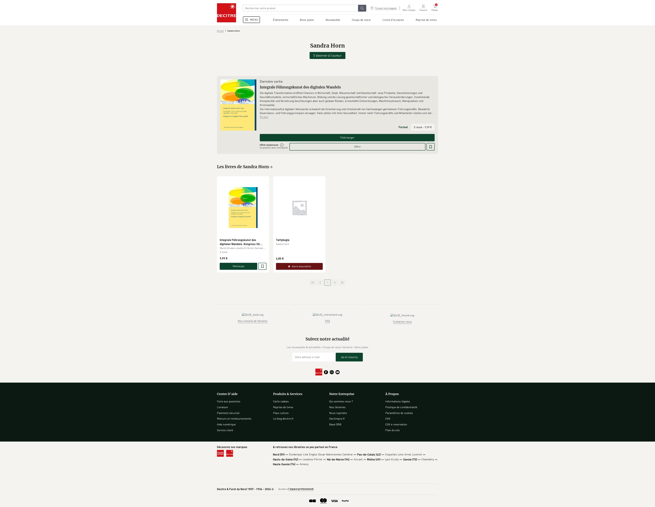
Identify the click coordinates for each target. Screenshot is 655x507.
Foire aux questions (228, 401)
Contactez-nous (402, 321)
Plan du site (392, 430)
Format (403, 127)
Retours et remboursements (234, 418)
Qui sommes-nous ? (341, 401)
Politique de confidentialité (401, 407)
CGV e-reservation (396, 424)
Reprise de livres (283, 407)
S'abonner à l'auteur (327, 55)
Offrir (357, 146)
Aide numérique (226, 424)
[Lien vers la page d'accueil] (226, 12)
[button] (347, 103)
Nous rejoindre (338, 413)
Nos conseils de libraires (252, 321)
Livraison (222, 407)
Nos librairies (337, 407)
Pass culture (281, 413)
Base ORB (335, 424)
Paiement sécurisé (228, 413)
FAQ (327, 321)
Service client (225, 430)
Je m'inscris (349, 357)
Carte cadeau (281, 401)
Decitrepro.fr (337, 418)
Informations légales (397, 401)
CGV (387, 418)
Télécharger (347, 137)
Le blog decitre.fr (283, 418)
